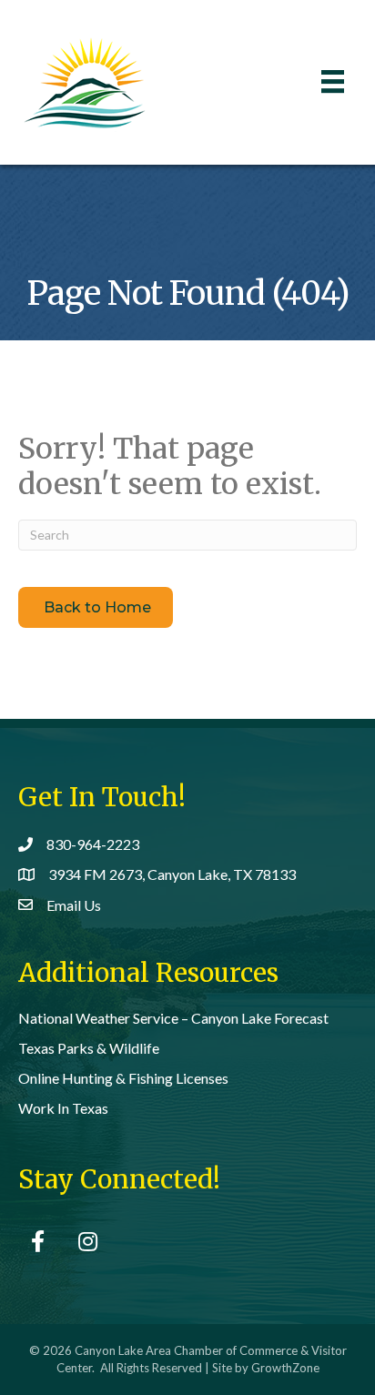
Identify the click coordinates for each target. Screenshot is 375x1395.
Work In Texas (63, 1108)
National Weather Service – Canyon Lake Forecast (173, 1017)
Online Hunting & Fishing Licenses (123, 1078)
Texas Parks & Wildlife (88, 1047)
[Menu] (333, 81)
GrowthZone (285, 1367)
